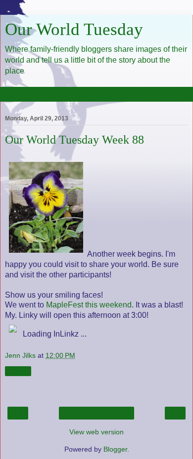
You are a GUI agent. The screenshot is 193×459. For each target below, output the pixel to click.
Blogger (115, 449)
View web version (96, 432)
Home (97, 413)
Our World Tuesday (74, 29)
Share (18, 371)
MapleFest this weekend (89, 305)
